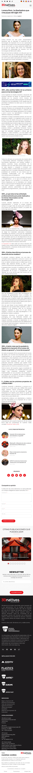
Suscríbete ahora (16, 592)
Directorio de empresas (8, 702)
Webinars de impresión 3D (9, 710)
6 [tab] (20, 563)
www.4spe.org (16, 645)
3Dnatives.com (17, 622)
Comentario (4, 492)
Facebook (9, 424)
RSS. (18, 424)
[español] (26, 1)
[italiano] (30, 1)
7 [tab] (22, 563)
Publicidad (4, 712)
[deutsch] (21, 1)
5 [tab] (17, 563)
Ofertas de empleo (7, 707)
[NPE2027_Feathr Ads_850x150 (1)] (16, 84)
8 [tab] (24, 563)
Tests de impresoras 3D (8, 704)
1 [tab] (8, 563)
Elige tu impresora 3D (7, 701)
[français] (28, 1)
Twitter (14, 424)
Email (3, 508)
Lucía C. (20, 16)
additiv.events (26, 622)
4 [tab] (15, 563)
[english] (23, 1)
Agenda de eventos (7, 705)
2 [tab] (10, 563)
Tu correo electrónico (9, 581)
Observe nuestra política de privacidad (10, 766)
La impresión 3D (6, 243)
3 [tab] (13, 563)
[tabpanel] (16, 549)
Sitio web (3, 513)
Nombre (4, 503)
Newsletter (4, 709)
